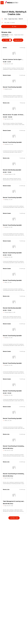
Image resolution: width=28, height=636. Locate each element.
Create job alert (18, 40)
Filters (7, 40)
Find (15, 26)
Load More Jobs (14, 518)
